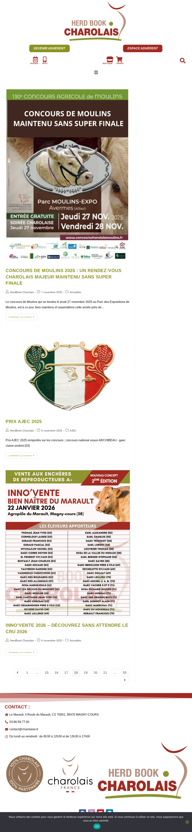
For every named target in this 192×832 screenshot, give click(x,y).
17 (66, 672)
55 (125, 672)
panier (119, 63)
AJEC (73, 430)
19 (86, 672)
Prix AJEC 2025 (24, 421)
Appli (45, 63)
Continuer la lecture (23, 316)
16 (56, 672)
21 (105, 672)
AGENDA (34, 63)
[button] (96, 72)
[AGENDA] (35, 59)
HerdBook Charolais (22, 292)
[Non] (187, 822)
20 (95, 672)
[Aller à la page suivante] (124, 680)
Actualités (75, 292)
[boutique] (110, 59)
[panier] (119, 59)
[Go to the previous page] (17, 672)
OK (97, 826)
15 (47, 672)
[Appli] (45, 59)
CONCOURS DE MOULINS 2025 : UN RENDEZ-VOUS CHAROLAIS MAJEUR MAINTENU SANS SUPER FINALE (64, 277)
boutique (108, 63)
